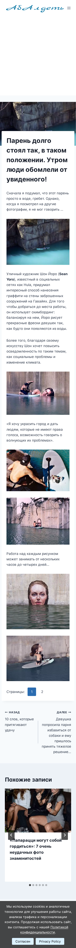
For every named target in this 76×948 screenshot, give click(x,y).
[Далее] (64, 835)
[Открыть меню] (69, 8)
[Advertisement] (38, 55)
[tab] (30, 885)
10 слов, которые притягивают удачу (19, 721)
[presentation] (38, 810)
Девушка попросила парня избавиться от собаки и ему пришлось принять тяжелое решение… (56, 732)
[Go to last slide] (11, 835)
